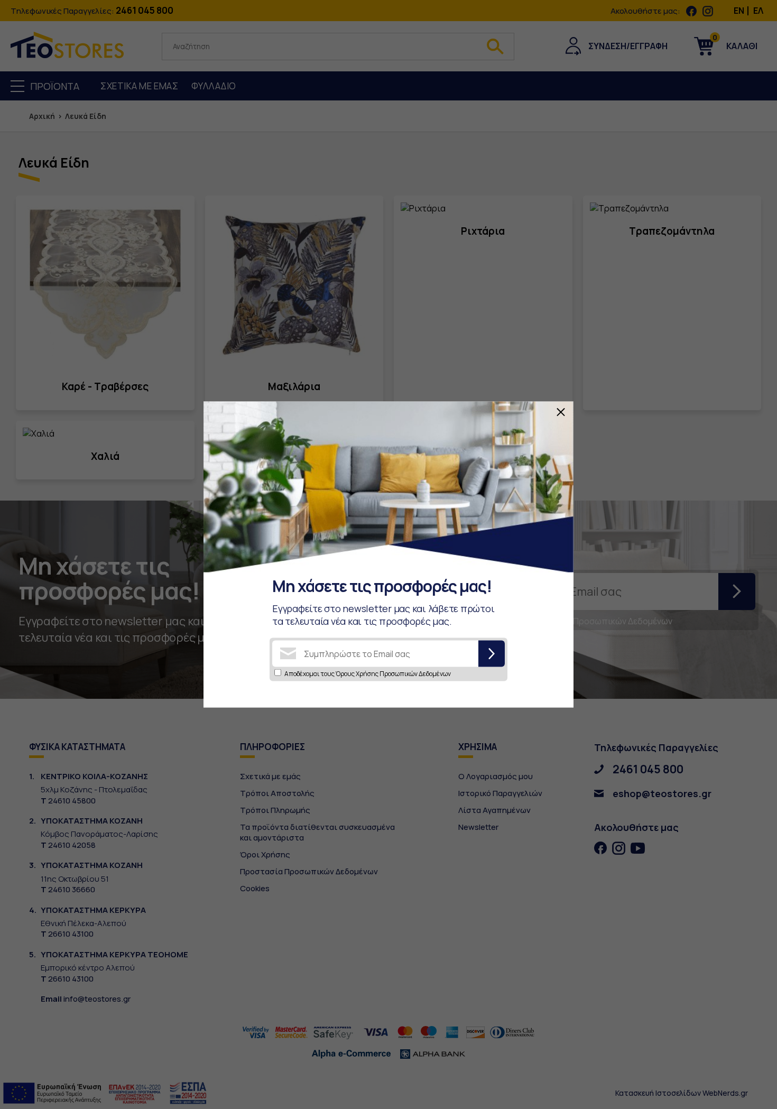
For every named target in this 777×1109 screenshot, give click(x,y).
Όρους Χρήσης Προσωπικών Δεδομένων (393, 673)
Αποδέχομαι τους (367, 673)
